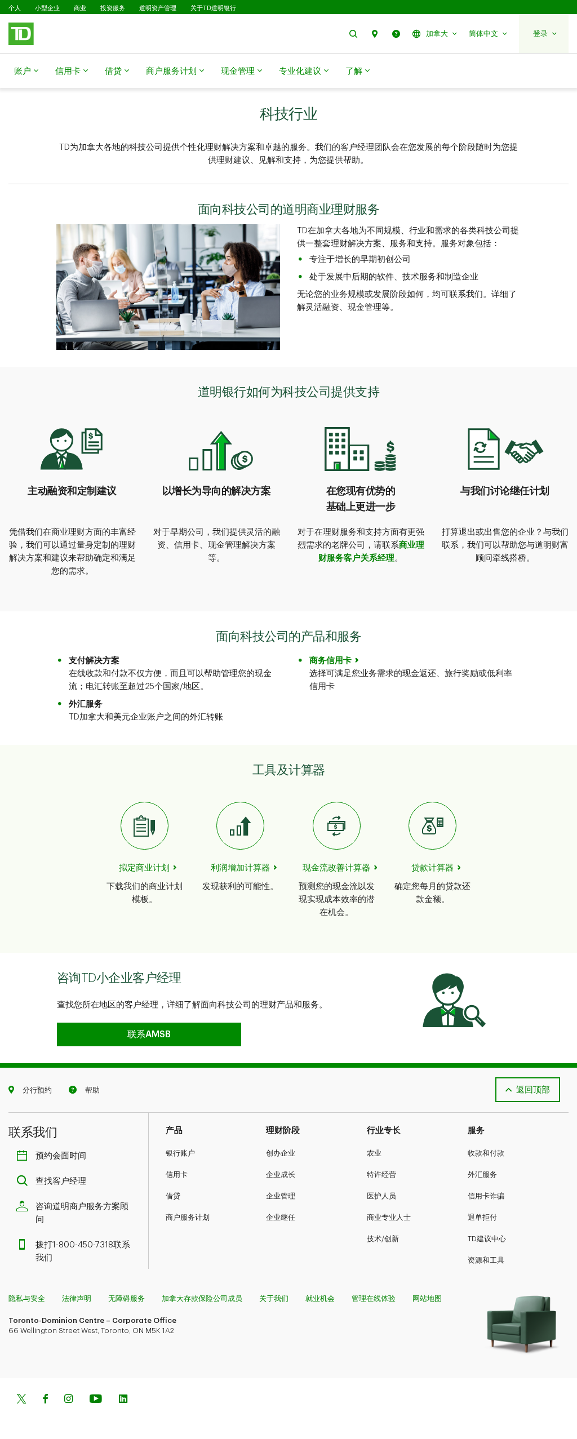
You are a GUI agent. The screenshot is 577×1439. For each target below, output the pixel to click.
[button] (353, 33)
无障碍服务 (126, 1298)
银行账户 (180, 1153)
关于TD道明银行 (213, 8)
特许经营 (381, 1174)
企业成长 (280, 1174)
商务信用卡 (330, 660)
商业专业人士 (389, 1217)
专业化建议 (300, 71)
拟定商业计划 (144, 868)
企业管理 (280, 1196)
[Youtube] (96, 1399)
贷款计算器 (432, 868)
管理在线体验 (374, 1298)
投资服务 (112, 8)
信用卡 (68, 71)
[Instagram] (68, 1399)
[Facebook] (45, 1399)
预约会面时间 (60, 1156)
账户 (22, 71)
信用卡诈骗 (486, 1196)
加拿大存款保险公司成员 (202, 1298)
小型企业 (47, 8)
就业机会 (320, 1298)
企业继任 (280, 1217)
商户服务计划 (171, 71)
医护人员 (381, 1196)
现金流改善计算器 (336, 868)
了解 (353, 71)
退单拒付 (482, 1217)
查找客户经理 (60, 1181)
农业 (374, 1153)
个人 (14, 8)
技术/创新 (383, 1238)
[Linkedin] (123, 1399)
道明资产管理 (157, 8)
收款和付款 (486, 1153)
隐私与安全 (26, 1298)
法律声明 (76, 1298)
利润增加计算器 (240, 868)
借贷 (113, 71)
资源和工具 (486, 1260)
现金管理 (238, 71)
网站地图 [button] (427, 1298)
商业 (80, 8)
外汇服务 (482, 1174)
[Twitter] (21, 1399)
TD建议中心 (487, 1238)
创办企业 (280, 1153)
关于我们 (273, 1298)
